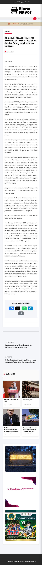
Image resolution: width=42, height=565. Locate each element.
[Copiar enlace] (21, 313)
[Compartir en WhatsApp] (24, 308)
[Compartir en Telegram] (30, 308)
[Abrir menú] (38, 18)
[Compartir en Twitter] (17, 308)
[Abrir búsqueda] (34, 18)
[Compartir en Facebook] (11, 308)
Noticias (8, 32)
